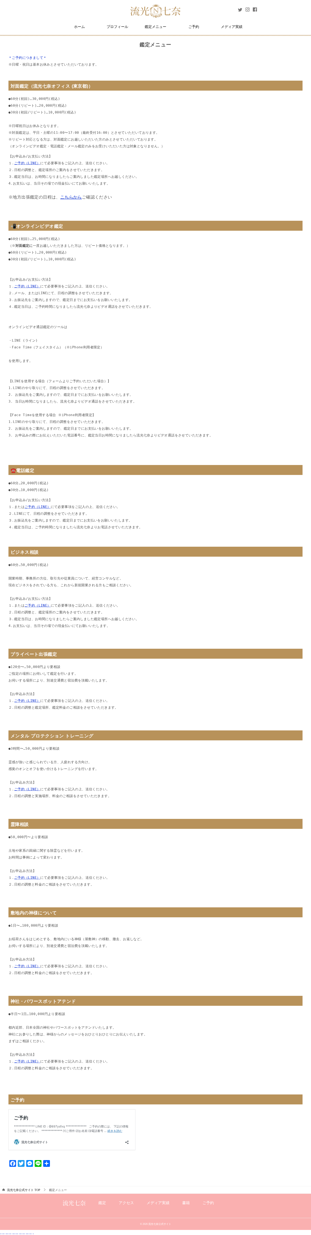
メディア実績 (231, 27)
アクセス (126, 1203)
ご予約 (193, 27)
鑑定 (102, 1203)
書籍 (186, 1203)
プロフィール (117, 27)
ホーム (79, 27)
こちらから (71, 197)
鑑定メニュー (155, 27)
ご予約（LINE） (27, 163)
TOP (23, 1190)
